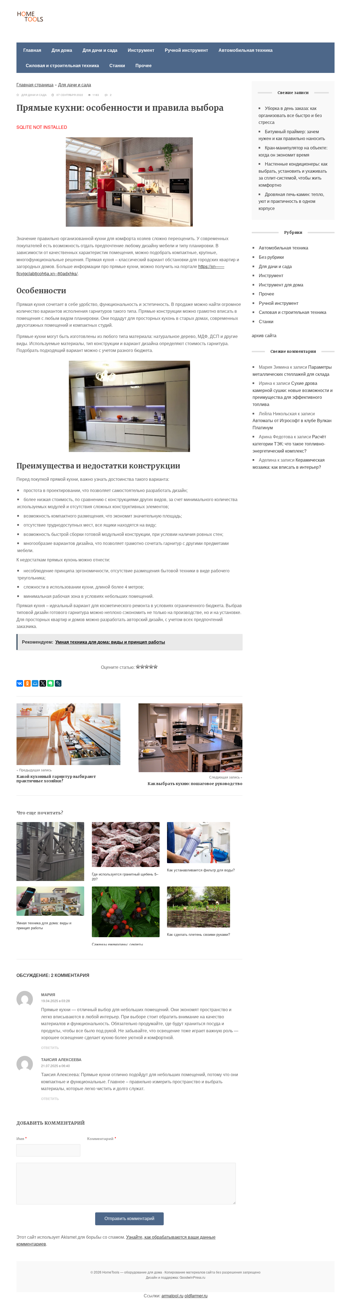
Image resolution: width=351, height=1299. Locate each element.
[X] (42, 683)
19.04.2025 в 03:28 (55, 1000)
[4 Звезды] (151, 666)
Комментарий (101, 1138)
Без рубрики (271, 257)
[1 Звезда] (138, 666)
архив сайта (264, 335)
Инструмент (141, 50)
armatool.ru (172, 1295)
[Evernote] (50, 683)
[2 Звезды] (142, 666)
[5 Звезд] (155, 666)
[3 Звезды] (147, 666)
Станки (117, 65)
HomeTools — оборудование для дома (56, 22)
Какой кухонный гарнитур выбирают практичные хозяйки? (56, 778)
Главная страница (34, 84)
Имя (21, 1138)
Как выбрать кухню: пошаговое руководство (195, 783)
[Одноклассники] (27, 683)
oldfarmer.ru (196, 1295)
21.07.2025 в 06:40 (55, 1065)
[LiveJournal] (58, 683)
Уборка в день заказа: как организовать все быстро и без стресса (290, 115)
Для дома (62, 50)
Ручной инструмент (186, 50)
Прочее (143, 65)
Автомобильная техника (246, 50)
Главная (32, 50)
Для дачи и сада (100, 50)
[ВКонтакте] (19, 683)
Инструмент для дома (281, 285)
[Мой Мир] (35, 683)
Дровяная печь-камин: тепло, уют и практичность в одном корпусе (291, 201)
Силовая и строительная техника (62, 65)
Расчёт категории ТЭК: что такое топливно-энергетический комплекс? (289, 443)
